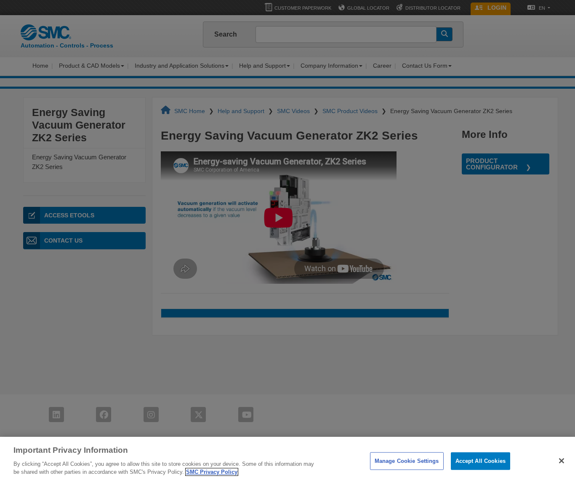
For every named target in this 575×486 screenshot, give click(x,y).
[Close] (561, 461)
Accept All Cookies (480, 460)
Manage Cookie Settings (407, 460)
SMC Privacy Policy (211, 472)
